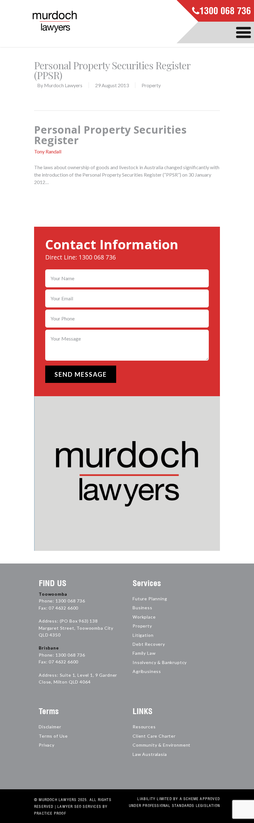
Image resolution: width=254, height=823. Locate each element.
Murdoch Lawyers (63, 85)
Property (151, 85)
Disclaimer (50, 726)
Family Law (144, 653)
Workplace (144, 616)
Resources (144, 726)
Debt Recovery (149, 644)
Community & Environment (161, 745)
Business (142, 607)
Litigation (143, 635)
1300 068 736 (225, 11)
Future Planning (150, 598)
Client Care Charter (154, 736)
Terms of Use (53, 736)
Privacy (47, 745)
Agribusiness (147, 671)
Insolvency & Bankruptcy (160, 662)
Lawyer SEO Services (79, 806)
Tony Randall (47, 151)
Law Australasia (150, 754)
